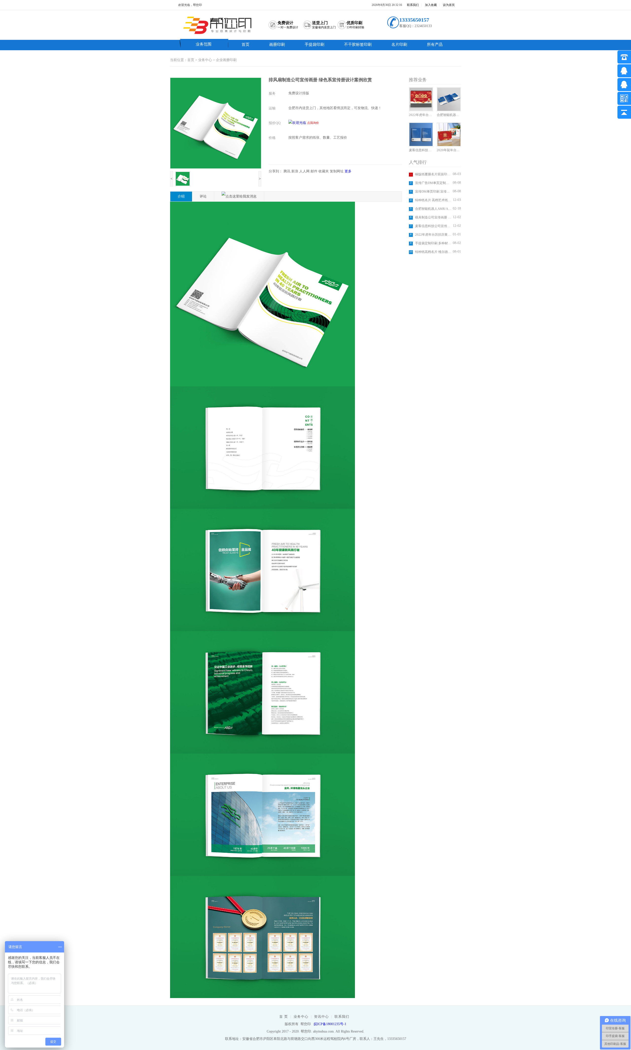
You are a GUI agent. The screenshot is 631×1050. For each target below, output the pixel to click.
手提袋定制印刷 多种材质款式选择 (433, 243)
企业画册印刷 (226, 60)
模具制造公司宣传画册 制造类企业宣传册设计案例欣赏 (433, 217)
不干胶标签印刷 (358, 44)
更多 (348, 171)
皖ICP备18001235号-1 (330, 1024)
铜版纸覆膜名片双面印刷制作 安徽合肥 (433, 174)
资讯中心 (321, 1016)
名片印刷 (399, 44)
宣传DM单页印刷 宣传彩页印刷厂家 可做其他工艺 (433, 191)
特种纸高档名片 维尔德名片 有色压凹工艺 (433, 252)
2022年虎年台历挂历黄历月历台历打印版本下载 (433, 234)
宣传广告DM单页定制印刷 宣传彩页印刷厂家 (433, 183)
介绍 (181, 196)
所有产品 (435, 44)
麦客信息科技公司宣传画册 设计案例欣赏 (433, 226)
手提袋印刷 (314, 44)
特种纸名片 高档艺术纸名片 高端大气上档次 (433, 200)
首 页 (283, 1016)
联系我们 (413, 5)
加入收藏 (431, 5)
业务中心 (205, 60)
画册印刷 (277, 44)
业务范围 (203, 44)
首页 (245, 44)
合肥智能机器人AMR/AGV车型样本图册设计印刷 (433, 209)
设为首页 (449, 5)
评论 (203, 196)
